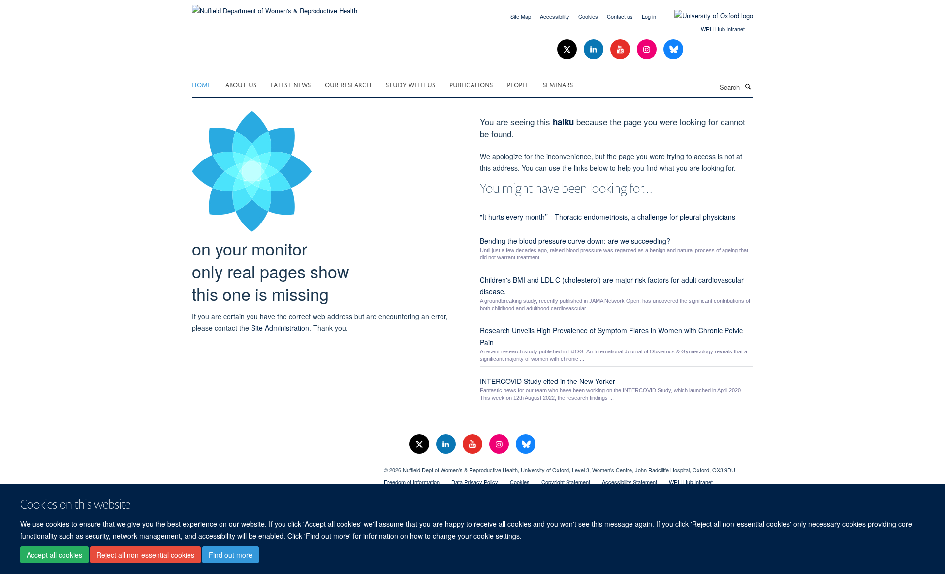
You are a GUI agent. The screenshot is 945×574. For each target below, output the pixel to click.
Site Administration (280, 328)
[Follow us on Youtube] (621, 49)
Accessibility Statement (629, 482)
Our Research (348, 84)
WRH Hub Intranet (723, 28)
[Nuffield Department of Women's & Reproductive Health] (274, 7)
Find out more (230, 555)
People (518, 84)
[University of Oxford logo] (706, 16)
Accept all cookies (54, 555)
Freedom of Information (412, 482)
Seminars (558, 84)
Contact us (620, 16)
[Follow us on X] (568, 49)
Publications (471, 84)
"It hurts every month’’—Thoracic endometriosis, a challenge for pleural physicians (607, 217)
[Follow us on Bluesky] (673, 49)
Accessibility (554, 16)
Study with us (410, 84)
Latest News (291, 84)
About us (240, 84)
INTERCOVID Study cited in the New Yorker (547, 381)
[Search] (747, 86)
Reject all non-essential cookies (145, 555)
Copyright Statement (565, 482)
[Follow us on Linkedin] (594, 49)
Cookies (588, 16)
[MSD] (280, 466)
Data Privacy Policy (474, 482)
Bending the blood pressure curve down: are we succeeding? (575, 241)
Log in (649, 16)
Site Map (520, 16)
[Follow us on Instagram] (648, 49)
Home (201, 84)
